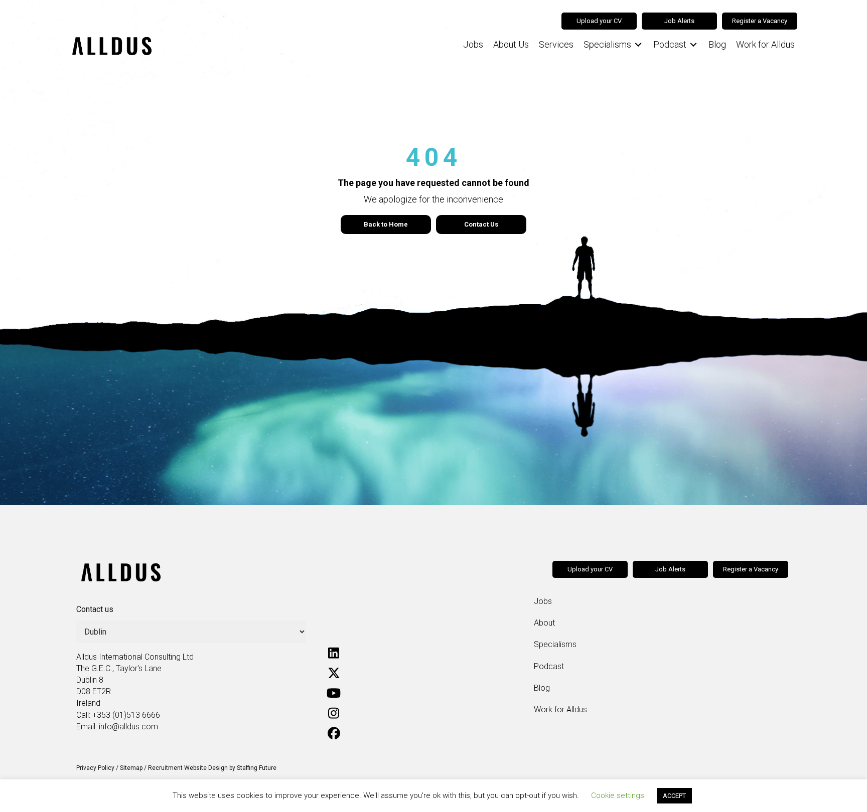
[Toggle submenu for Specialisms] (638, 45)
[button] (333, 652)
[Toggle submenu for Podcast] (693, 45)
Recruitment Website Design (188, 767)
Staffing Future (256, 767)
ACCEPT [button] (674, 795)
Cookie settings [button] (617, 795)
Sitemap (131, 767)
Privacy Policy (95, 767)
